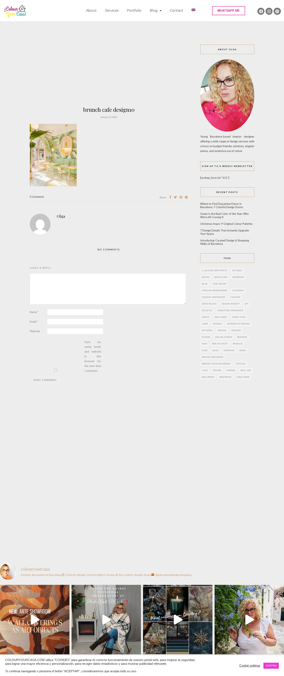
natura (222, 330)
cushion (235, 297)
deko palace (209, 304)
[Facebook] (260, 11)
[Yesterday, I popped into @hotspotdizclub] (106, 619)
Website (35, 331)
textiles (241, 364)
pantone (242, 337)
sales (215, 350)
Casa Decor (219, 284)
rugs (204, 350)
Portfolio (134, 10)
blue (205, 284)
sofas (243, 350)
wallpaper (208, 377)
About (91, 10)
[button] (228, 10)
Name (34, 312)
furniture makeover (230, 310)
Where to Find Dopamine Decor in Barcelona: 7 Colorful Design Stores (221, 205)
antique (237, 270)
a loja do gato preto (214, 270)
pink (204, 344)
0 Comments (37, 196)
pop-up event (220, 344)
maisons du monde (238, 324)
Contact (176, 10)
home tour (239, 317)
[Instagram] (269, 11)
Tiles (205, 370)
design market (231, 304)
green (205, 317)
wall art (246, 370)
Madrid (217, 324)
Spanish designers (212, 357)
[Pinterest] (277, 11)
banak (205, 277)
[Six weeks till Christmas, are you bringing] (177, 619)
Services (112, 10)
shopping (229, 350)
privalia (238, 344)
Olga (61, 216)
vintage (231, 370)
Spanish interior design (216, 364)
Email (34, 321)
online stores (223, 337)
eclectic (207, 310)
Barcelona (221, 277)
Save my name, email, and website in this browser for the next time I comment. (92, 356)
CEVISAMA (238, 290)
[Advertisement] (109, 76)
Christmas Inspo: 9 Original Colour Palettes (226, 223)
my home (207, 330)
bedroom (238, 277)
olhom (206, 337)
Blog (154, 10)
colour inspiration (213, 297)
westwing (225, 377)
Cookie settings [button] (249, 665)
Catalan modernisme (214, 290)
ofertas (236, 330)
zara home (243, 377)
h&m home (220, 317)
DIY (246, 304)
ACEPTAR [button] (271, 665)
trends (217, 370)
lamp (205, 324)
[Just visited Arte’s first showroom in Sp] (34, 619)
